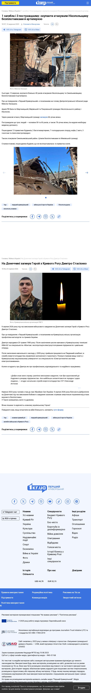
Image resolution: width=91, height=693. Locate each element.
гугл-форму (58, 410)
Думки (26, 562)
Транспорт (77, 519)
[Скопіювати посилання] (59, 216)
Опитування (53, 538)
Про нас (51, 570)
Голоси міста (54, 547)
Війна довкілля (55, 534)
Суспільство (29, 533)
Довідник (77, 570)
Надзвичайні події (29, 538)
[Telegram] (39, 216)
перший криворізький (20, 205)
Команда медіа (39, 597)
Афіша (75, 515)
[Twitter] (52, 216)
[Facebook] (32, 216)
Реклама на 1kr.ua (71, 592)
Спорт (26, 544)
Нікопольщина (64, 205)
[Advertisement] (45, 239)
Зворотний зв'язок (72, 597)
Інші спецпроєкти (54, 560)
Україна (27, 524)
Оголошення (78, 524)
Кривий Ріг (28, 519)
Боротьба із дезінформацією (56, 528)
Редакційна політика (42, 592)
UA (52, 24)
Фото (25, 558)
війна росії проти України (43, 205)
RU (57, 24)
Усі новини (28, 515)
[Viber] (45, 216)
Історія (26, 570)
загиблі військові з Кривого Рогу (16, 422)
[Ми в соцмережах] (14, 501)
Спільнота (28, 574)
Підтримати (10, 3)
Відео (75, 533)
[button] (45, 197)
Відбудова (52, 542)
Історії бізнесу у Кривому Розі (55, 553)
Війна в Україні (30, 553)
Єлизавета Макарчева (31, 24)
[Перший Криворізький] (45, 3)
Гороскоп (76, 528)
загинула (44, 117)
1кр (5, 205)
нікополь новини (10, 209)
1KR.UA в (13, 30)
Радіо (75, 537)
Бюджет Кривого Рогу (56, 516)
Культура (27, 528)
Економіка (28, 549)
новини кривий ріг (18, 418)
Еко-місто (52, 522)
